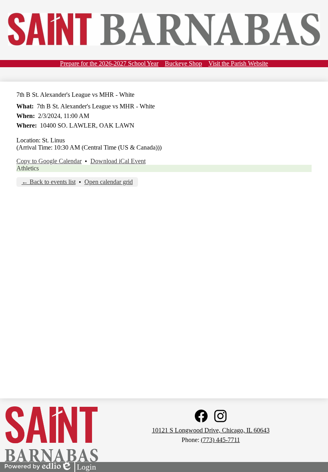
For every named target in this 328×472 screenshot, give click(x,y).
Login (78, 467)
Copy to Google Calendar (49, 161)
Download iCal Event (118, 161)
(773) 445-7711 (220, 439)
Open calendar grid (108, 181)
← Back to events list (49, 181)
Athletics (27, 168)
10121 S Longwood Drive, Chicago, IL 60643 (211, 430)
